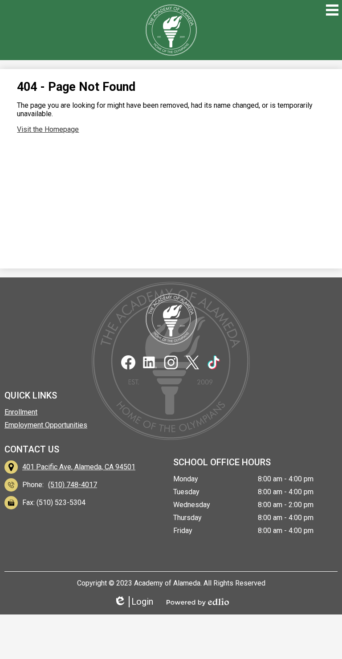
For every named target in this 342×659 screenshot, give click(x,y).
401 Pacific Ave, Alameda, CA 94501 (78, 467)
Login (136, 601)
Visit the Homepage (48, 129)
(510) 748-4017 (72, 484)
